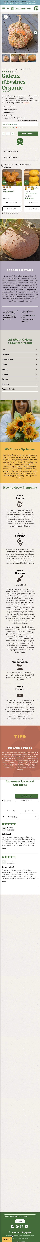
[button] (36, 8)
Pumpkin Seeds (6, 69)
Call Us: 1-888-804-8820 (20, 1239)
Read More (26, 103)
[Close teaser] (12, 1236)
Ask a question (26, 800)
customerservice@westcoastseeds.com (20, 1236)
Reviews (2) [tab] (11, 811)
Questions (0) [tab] (29, 811)
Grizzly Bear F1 (8, 192)
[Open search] (4, 817)
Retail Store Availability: (8, 128)
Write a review (27, 796)
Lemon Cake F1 (31, 193)
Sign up (20, 1221)
